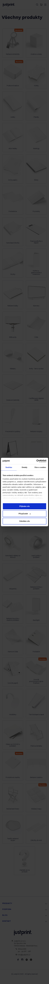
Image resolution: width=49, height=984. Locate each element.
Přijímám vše (24, 506)
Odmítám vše (24, 521)
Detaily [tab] (24, 467)
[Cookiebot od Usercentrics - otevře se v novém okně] (36, 461)
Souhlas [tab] (8, 467)
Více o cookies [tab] (40, 467)
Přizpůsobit (23, 514)
